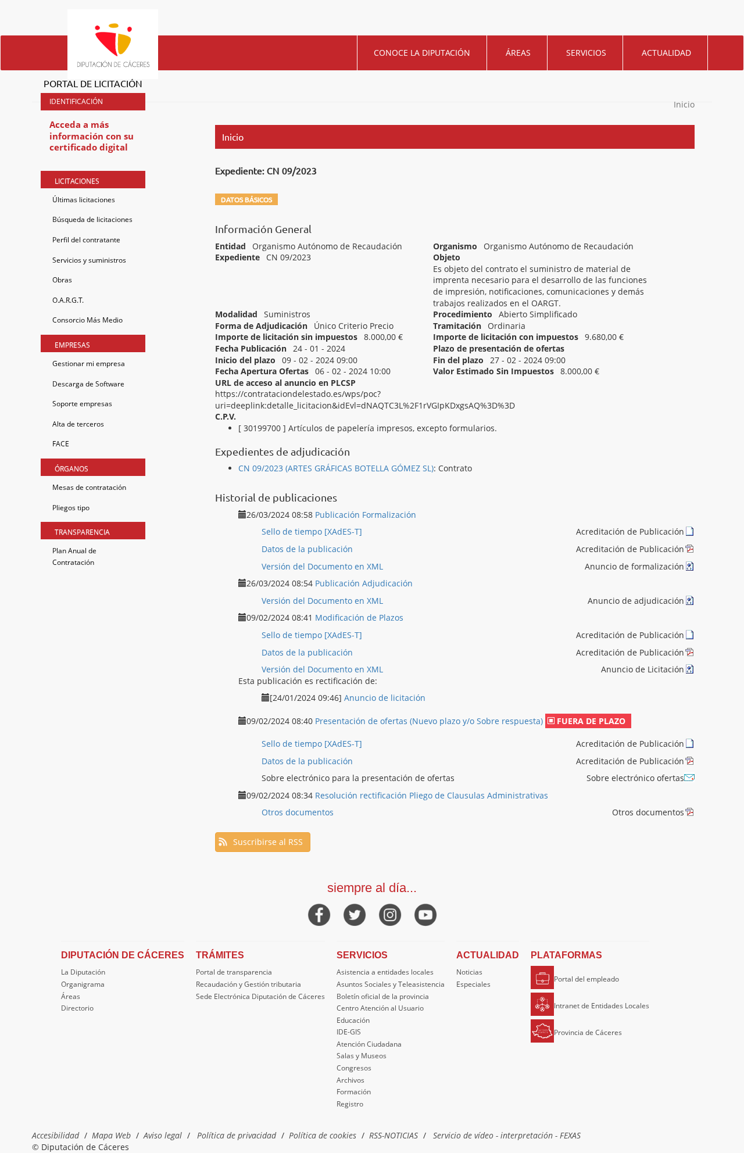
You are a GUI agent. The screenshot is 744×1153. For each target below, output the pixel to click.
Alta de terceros (78, 424)
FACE (60, 444)
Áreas (518, 52)
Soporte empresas (82, 404)
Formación (354, 1092)
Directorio (77, 1008)
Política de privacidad (236, 1135)
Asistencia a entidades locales (385, 972)
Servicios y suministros (89, 260)
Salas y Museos (362, 1056)
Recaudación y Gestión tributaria (248, 984)
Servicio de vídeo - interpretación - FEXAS (507, 1135)
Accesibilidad (55, 1135)
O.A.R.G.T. (68, 300)
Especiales (473, 984)
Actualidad (666, 52)
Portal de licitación (93, 83)
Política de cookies (322, 1135)
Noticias (469, 972)
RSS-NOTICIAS (393, 1135)
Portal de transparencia (234, 972)
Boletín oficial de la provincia (383, 996)
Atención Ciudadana (369, 1044)
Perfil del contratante (86, 240)
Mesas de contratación (89, 487)
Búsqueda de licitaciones (92, 219)
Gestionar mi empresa (88, 363)
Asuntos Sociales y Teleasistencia (391, 984)
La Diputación (83, 972)
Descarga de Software (88, 384)
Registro (350, 1104)
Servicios (586, 52)
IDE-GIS (349, 1032)
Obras (62, 280)
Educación (353, 1020)
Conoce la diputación (422, 52)
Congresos (354, 1068)
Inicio (684, 104)
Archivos (350, 1080)
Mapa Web (111, 1135)
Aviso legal (163, 1135)
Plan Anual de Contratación (74, 556)
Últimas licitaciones (83, 200)
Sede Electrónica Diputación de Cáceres (260, 996)
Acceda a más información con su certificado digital (91, 136)
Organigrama (83, 984)
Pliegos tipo (71, 508)
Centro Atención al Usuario (380, 1008)
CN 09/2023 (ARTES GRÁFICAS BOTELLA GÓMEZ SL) (336, 468)
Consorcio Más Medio (87, 320)
